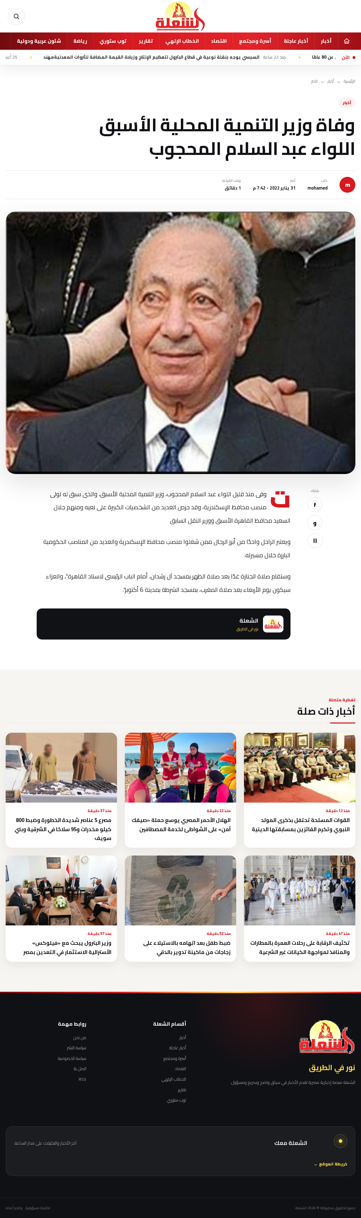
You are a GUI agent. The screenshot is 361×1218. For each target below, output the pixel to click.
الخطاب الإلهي (182, 41)
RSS (82, 1079)
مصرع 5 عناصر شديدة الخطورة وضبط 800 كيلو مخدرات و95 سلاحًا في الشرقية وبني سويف (62, 829)
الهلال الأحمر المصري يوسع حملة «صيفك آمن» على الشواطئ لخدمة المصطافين (181, 824)
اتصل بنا (80, 1069)
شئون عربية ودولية (39, 41)
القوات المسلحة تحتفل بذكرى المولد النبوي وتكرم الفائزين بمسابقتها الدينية (301, 824)
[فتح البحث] (16, 16)
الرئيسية (349, 81)
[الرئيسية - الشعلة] (180, 16)
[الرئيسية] (346, 40)
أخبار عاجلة (296, 41)
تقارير (146, 41)
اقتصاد (219, 41)
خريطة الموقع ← (330, 1164)
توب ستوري (113, 41)
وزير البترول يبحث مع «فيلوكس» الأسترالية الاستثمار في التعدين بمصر (67, 947)
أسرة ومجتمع (255, 41)
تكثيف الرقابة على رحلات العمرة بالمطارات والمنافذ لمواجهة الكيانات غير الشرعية (300, 947)
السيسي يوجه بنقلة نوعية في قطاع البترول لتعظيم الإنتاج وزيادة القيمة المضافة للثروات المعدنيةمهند (203, 57)
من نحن (79, 1038)
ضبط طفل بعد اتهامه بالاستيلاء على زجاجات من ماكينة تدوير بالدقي (187, 947)
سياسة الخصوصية (72, 1058)
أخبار (326, 41)
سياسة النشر (76, 1048)
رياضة (80, 41)
